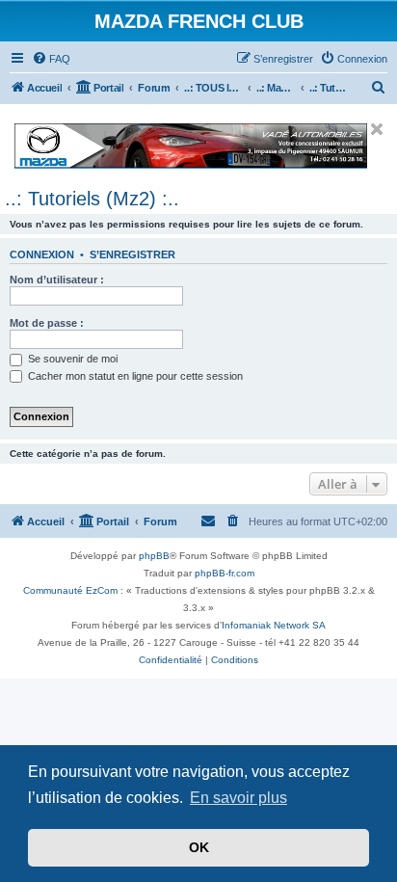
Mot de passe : (47, 323)
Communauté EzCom (70, 590)
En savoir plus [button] (238, 797)
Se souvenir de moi (71, 358)
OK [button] (199, 847)
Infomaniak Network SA (274, 625)
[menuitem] (51, 58)
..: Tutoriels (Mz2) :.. (92, 198)
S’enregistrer (132, 254)
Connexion (42, 254)
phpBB (154, 555)
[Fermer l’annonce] (377, 129)
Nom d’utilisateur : (57, 279)
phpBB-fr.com (224, 573)
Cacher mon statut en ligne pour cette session (134, 376)
